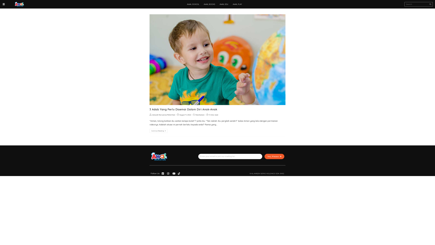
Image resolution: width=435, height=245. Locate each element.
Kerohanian (200, 115)
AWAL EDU (224, 4)
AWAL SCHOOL (193, 4)
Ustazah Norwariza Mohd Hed (163, 115)
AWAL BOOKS (209, 4)
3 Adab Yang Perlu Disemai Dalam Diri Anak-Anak (183, 109)
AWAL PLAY (237, 4)
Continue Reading (159, 130)
